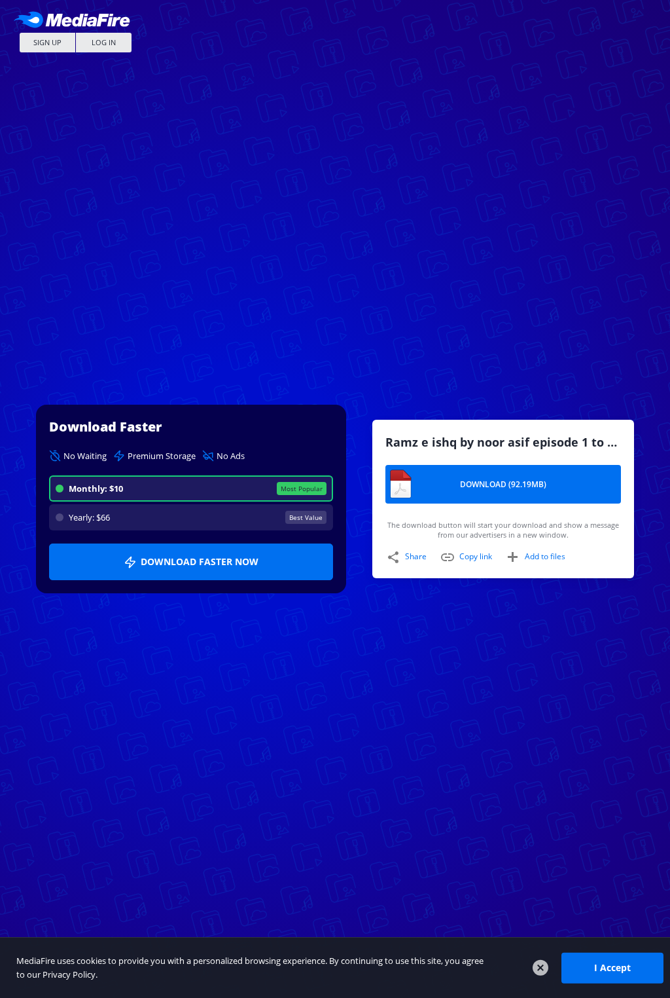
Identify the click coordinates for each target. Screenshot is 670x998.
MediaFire (75, 19)
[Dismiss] (540, 967)
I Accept (612, 967)
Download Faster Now (199, 561)
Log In (104, 42)
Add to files (545, 556)
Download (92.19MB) (503, 484)
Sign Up (47, 42)
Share (416, 556)
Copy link (475, 556)
